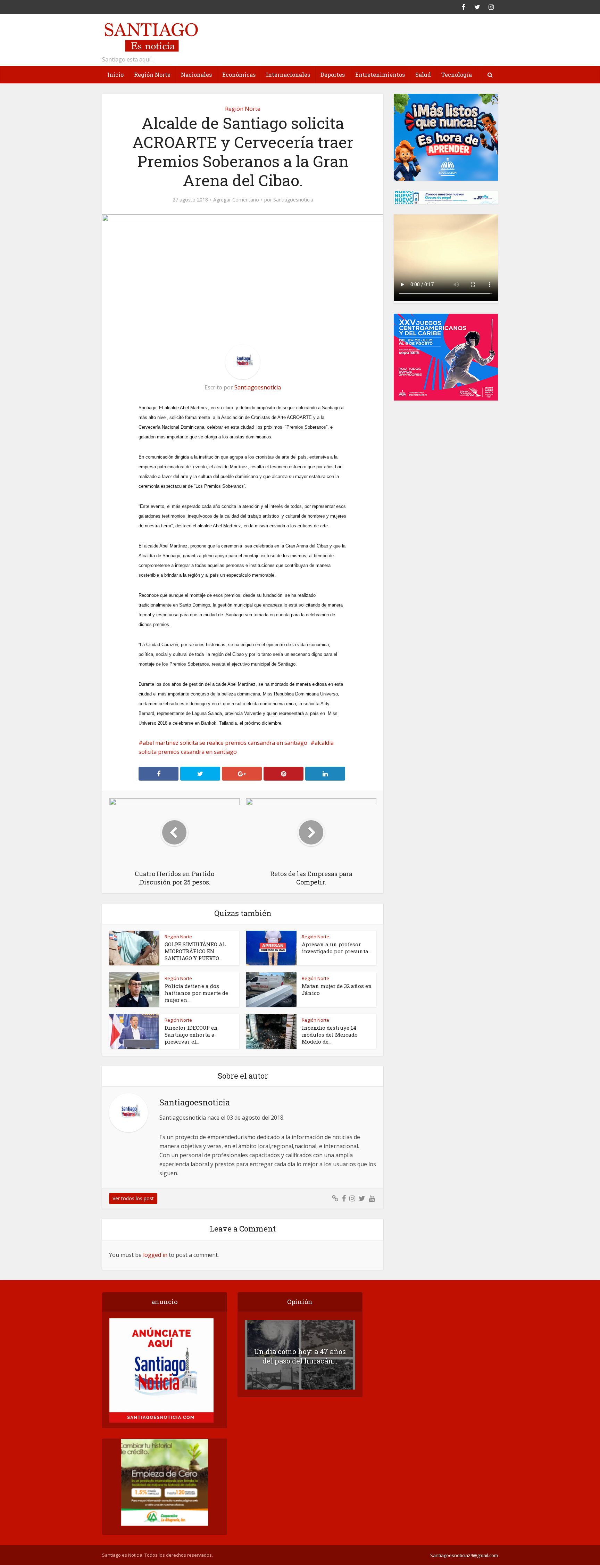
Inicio (115, 74)
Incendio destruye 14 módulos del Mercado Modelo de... (330, 1034)
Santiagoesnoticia (293, 200)
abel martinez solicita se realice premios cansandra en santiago (225, 743)
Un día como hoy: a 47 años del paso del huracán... (300, 1356)
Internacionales (288, 74)
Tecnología (456, 74)
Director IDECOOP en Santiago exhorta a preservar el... (191, 1034)
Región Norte (152, 74)
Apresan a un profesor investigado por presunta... (337, 948)
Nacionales (196, 74)
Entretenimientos (380, 74)
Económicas (239, 74)
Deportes (332, 74)
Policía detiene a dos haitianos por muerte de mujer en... (196, 992)
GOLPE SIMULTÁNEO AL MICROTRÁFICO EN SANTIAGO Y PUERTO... (195, 951)
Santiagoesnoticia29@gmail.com (464, 1555)
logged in (155, 1255)
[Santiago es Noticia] (150, 36)
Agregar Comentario (236, 200)
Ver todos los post (133, 1198)
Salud (423, 74)
